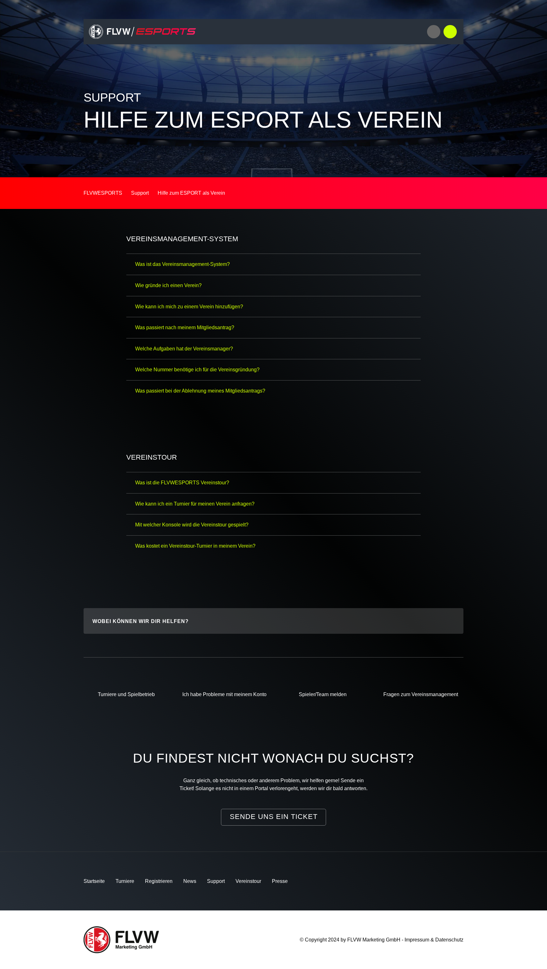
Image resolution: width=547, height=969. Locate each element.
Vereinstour (248, 881)
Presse (280, 881)
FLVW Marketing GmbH (373, 939)
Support (216, 881)
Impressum (417, 939)
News (189, 881)
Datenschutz (449, 939)
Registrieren (159, 881)
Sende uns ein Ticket (274, 817)
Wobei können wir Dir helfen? (140, 621)
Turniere (125, 881)
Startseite (94, 881)
